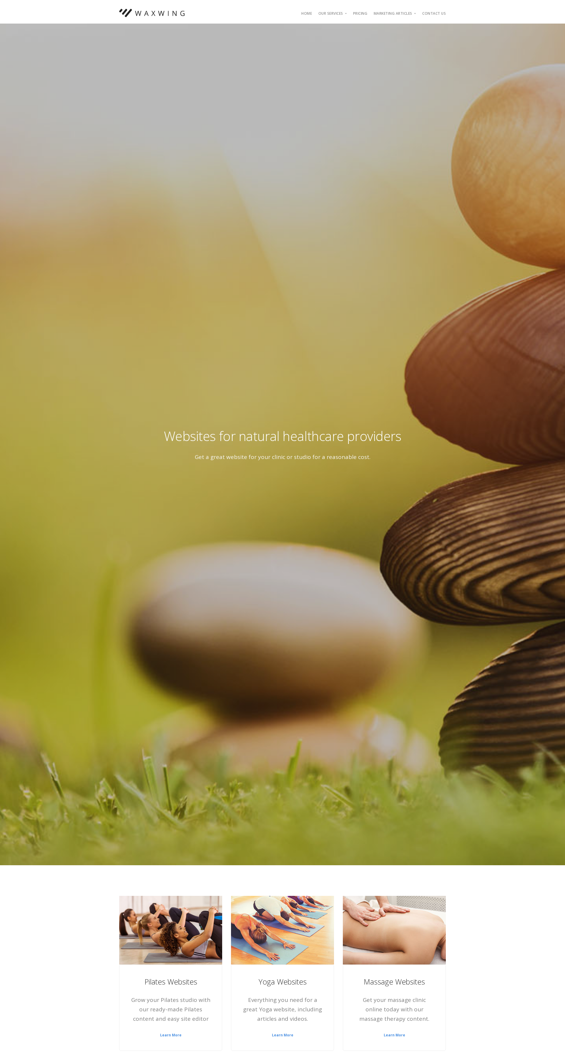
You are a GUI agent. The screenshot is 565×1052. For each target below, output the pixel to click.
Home (306, 13)
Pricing (360, 13)
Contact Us (434, 13)
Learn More (171, 1035)
